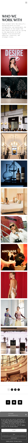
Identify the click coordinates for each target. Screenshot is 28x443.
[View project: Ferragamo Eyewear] (14, 229)
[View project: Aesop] (14, 173)
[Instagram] (8, 402)
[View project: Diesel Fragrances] (14, 62)
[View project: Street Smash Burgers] (14, 118)
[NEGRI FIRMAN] (8, 2)
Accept (14, 430)
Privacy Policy (14, 426)
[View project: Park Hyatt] (14, 368)
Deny (14, 434)
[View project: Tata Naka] (14, 313)
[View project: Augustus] (14, 201)
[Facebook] (14, 402)
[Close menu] (24, 2)
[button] (26, 414)
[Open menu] (26, 2)
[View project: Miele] (14, 340)
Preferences (14, 438)
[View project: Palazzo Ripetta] (14, 146)
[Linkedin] (20, 402)
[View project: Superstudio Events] (14, 90)
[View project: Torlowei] (14, 285)
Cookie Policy (9, 441)
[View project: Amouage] (14, 257)
